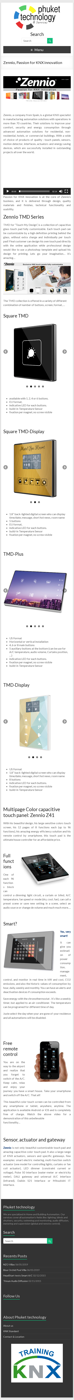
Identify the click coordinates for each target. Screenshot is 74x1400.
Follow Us (11, 1296)
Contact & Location (13, 1336)
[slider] (34, 191)
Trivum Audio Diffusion (15, 1281)
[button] (37, 176)
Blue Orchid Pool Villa (14, 1270)
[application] (37, 176)
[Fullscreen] (66, 191)
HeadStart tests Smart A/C (18, 1275)
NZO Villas (9, 1264)
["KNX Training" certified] (37, 1363)
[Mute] (60, 191)
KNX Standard (11, 1331)
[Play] (7, 191)
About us (8, 1325)
